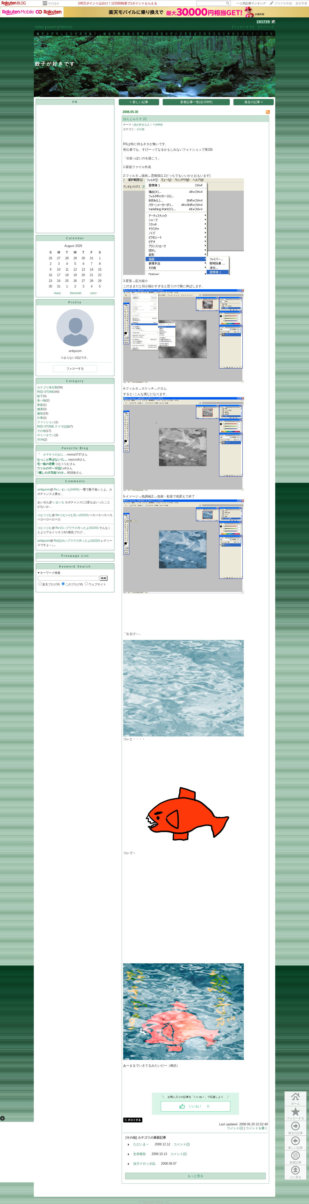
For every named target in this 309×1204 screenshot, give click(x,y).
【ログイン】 (265, 27)
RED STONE (45, 391)
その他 (41, 431)
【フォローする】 (242, 27)
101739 (263, 22)
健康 (40, 409)
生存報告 (139, 1154)
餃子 (40, 396)
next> (93, 293)
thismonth (75, 293)
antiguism (43, 489)
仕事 (40, 418)
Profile (75, 302)
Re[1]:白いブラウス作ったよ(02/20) (77, 540)
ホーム (295, 1103)
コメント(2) (235, 1128)
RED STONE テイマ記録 (53, 426)
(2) (145, 119)
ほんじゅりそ (132, 119)
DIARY (51, 27)
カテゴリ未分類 (47, 387)
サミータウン (46, 435)
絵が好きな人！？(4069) (148, 124)
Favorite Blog (75, 448)
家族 (40, 404)
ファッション (46, 422)
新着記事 (295, 1162)
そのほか (53, 3)
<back (57, 293)
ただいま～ (141, 1144)
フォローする (295, 1118)
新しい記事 (295, 1147)
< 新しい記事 (139, 102)
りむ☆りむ (44, 515)
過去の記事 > (253, 102)
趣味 (40, 413)
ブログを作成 (283, 3)
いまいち (59, 502)
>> (251, 3)
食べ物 (41, 400)
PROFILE (66, 27)
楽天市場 (301, 3)
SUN (40, 439)
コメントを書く (257, 1128)
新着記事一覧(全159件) (196, 102)
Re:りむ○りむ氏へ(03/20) (72, 515)
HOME (39, 27)
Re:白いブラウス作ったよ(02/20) (77, 528)
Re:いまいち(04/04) (67, 489)
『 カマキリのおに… (51, 454)
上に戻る (295, 1177)
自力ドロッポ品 (144, 1163)
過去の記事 (295, 1133)
